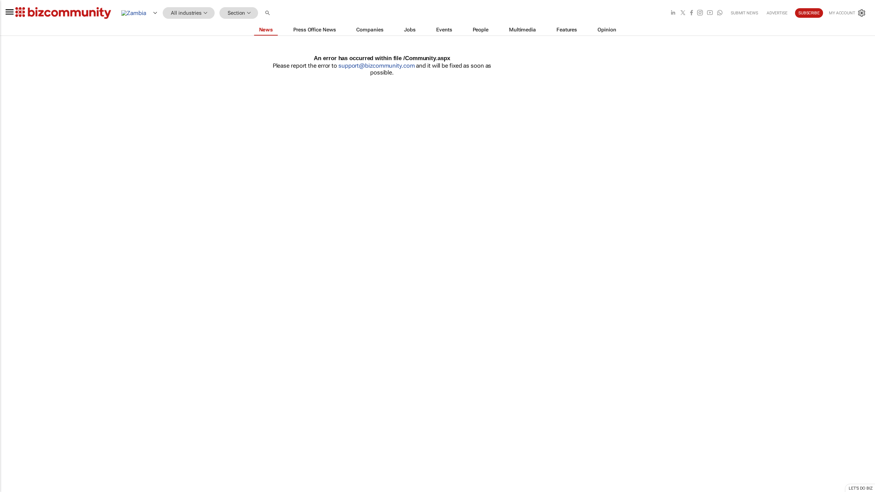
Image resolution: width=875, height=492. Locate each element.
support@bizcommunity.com (376, 65)
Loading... (13, 319)
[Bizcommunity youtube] (710, 13)
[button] (268, 13)
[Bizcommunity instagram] (700, 13)
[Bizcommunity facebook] (691, 13)
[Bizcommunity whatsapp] (720, 13)
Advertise (777, 13)
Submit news (744, 13)
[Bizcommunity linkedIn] (673, 13)
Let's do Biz (861, 488)
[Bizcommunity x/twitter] (683, 13)
